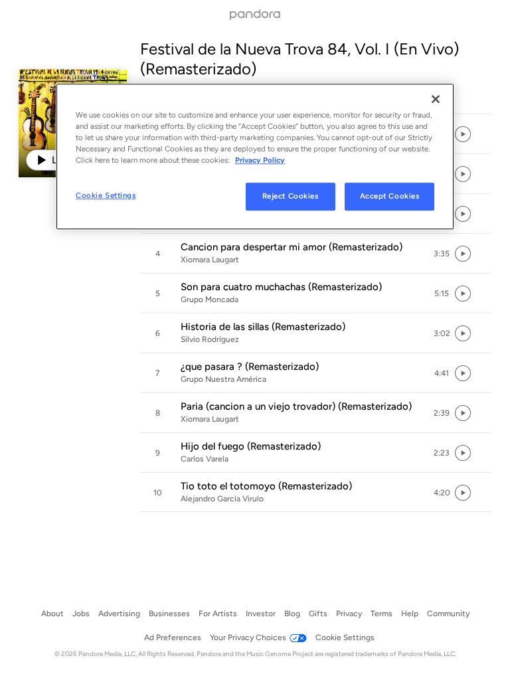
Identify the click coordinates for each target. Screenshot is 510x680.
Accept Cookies (390, 196)
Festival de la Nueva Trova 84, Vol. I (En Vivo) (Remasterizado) (299, 58)
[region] (255, 156)
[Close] (435, 99)
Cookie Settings (106, 195)
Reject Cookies (290, 196)
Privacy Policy (260, 160)
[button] (316, 254)
